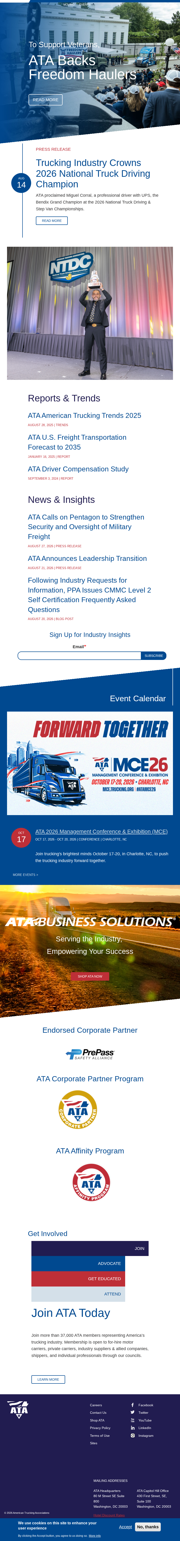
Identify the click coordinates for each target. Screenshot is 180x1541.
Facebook (146, 1405)
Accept (125, 1527)
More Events (25, 875)
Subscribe (154, 656)
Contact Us (98, 1412)
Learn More (48, 1379)
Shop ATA (97, 1420)
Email (78, 646)
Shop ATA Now (90, 976)
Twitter (143, 1412)
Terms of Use (100, 1435)
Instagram (146, 1435)
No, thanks (148, 1527)
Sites (93, 1443)
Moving (69, 4)
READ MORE (45, 99)
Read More (52, 221)
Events (84, 4)
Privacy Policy (100, 1428)
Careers (96, 1405)
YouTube (145, 1420)
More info (95, 1535)
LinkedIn (145, 1428)
